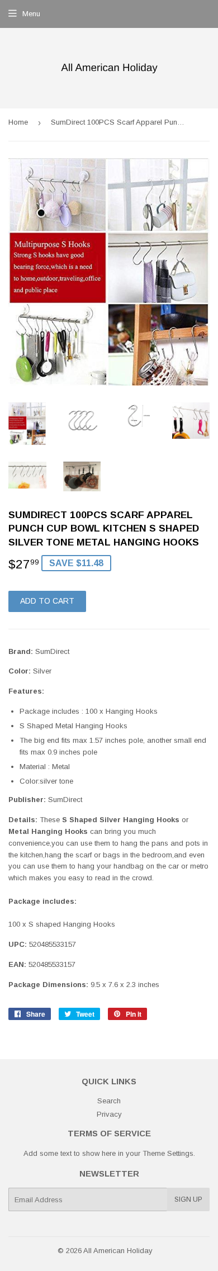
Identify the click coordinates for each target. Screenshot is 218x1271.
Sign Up (188, 1199)
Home (18, 122)
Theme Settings (168, 1153)
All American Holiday (118, 1250)
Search (109, 1101)
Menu (31, 14)
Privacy (109, 1114)
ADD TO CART (47, 600)
